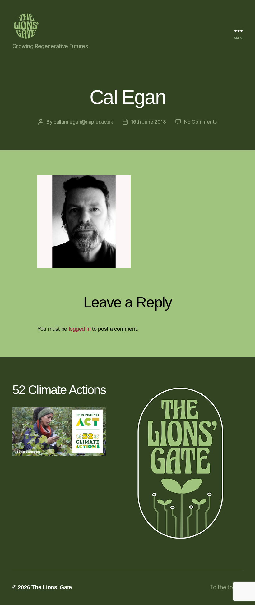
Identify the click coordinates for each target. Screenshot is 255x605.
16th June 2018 (148, 122)
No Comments (200, 122)
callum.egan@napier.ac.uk (83, 122)
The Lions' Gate (51, 587)
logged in (80, 329)
